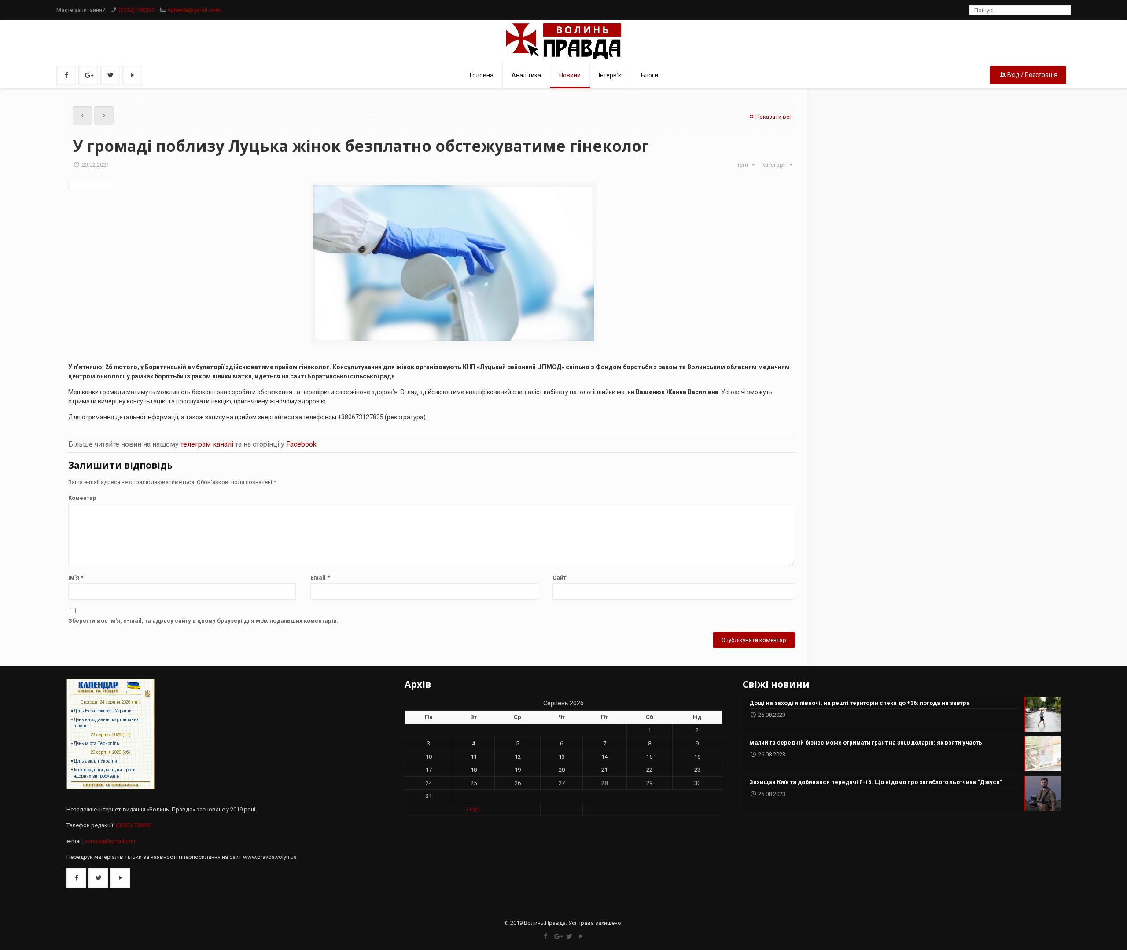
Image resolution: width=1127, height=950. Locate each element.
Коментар (82, 498)
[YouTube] (581, 936)
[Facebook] (545, 936)
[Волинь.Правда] (563, 41)
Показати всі (773, 117)
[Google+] (557, 936)
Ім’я (75, 577)
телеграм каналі (206, 444)
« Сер (473, 809)
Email (320, 577)
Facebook (301, 444)
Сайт (559, 577)
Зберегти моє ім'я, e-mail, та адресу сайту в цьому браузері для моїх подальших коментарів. (203, 620)
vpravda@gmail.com (194, 10)
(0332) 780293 (136, 10)
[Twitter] (569, 936)
